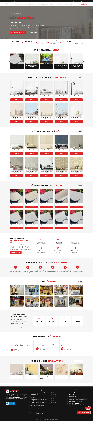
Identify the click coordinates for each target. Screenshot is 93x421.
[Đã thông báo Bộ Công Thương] (10, 403)
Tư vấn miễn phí (33, 32)
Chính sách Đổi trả (54, 401)
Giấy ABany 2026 (23, 4)
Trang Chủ (16, 4)
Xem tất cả (80, 77)
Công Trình (71, 4)
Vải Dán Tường (63, 4)
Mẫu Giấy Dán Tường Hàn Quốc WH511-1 (61, 96)
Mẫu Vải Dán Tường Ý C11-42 (46, 203)
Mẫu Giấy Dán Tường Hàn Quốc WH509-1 (31, 96)
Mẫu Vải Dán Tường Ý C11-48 (76, 225)
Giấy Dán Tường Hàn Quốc (34, 4)
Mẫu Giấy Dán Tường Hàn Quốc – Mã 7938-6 (46, 150)
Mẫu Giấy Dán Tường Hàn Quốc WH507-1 (76, 118)
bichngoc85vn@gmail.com (76, 401)
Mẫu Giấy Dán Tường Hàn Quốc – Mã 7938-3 (16, 172)
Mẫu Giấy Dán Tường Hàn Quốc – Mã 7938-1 (46, 172)
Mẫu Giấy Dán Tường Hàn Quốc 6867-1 (46, 118)
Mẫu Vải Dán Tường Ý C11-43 (61, 203)
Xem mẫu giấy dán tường (17, 32)
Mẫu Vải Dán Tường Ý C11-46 (31, 225)
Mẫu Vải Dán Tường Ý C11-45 (16, 225)
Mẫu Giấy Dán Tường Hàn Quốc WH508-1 (16, 96)
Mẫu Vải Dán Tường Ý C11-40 (16, 203)
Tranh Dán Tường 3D (54, 4)
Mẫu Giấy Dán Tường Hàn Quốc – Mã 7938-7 (31, 150)
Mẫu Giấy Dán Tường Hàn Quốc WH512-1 (76, 96)
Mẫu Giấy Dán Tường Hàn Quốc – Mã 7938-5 (61, 150)
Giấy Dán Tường (44, 4)
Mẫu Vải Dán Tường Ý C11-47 (46, 225)
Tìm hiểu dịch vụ (15, 252)
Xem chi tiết (16, 99)
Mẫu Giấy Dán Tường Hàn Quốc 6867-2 (61, 118)
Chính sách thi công (54, 392)
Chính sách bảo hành (54, 397)
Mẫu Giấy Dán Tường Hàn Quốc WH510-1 (46, 96)
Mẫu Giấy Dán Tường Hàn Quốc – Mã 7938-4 (76, 150)
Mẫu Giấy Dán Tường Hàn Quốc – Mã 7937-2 (61, 172)
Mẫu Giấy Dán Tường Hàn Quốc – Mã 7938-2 (31, 172)
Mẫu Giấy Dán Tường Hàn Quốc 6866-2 (31, 118)
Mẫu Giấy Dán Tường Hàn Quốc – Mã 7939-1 (16, 150)
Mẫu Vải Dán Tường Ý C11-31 (61, 225)
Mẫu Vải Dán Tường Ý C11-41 (31, 203)
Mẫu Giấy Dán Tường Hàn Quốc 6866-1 (16, 118)
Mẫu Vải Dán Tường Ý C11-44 (76, 203)
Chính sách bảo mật (54, 395)
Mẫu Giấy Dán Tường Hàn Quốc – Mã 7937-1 (76, 172)
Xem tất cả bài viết (78, 361)
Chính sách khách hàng (54, 398)
